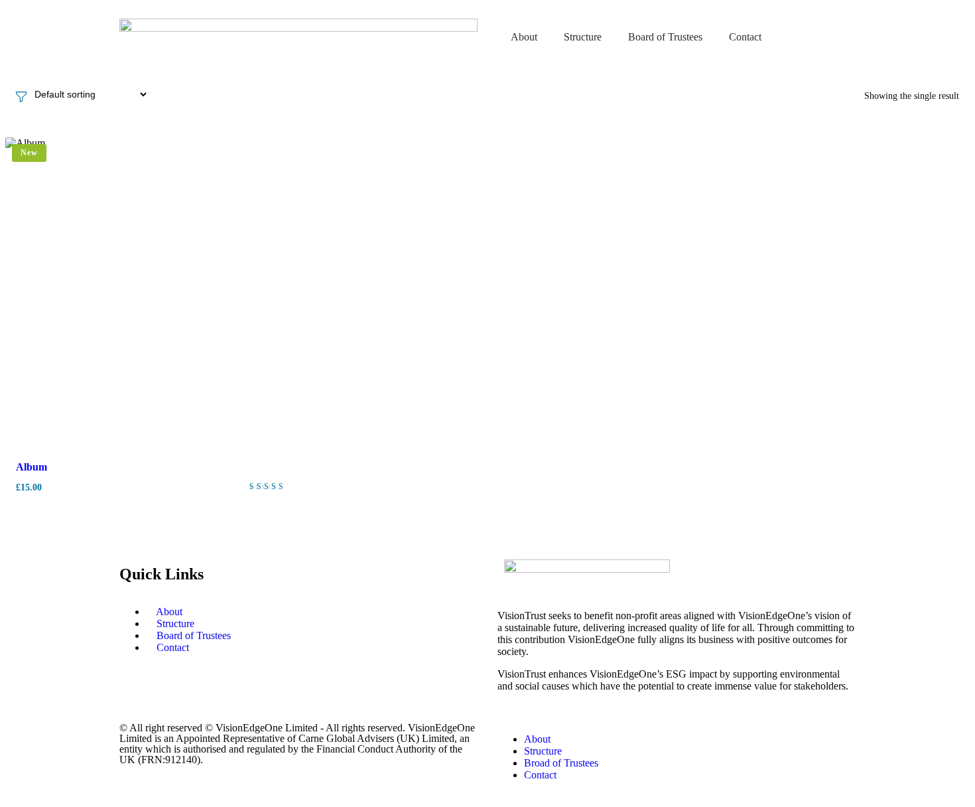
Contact (745, 36)
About (524, 36)
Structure (583, 36)
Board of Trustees (665, 36)
